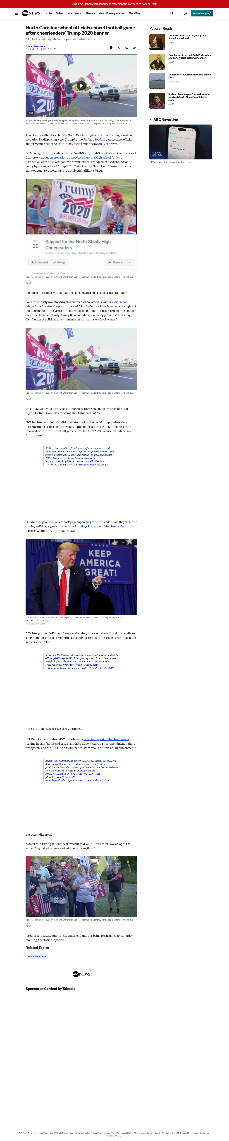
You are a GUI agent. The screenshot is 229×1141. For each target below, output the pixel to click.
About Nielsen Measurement (134, 1133)
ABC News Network (27, 1133)
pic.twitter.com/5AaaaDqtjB (82, 664)
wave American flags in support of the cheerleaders (93, 526)
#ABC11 (95, 773)
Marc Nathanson (36, 46)
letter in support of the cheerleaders (106, 739)
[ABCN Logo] (31, 13)
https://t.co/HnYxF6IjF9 (58, 773)
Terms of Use (152, 1133)
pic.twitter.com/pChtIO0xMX (88, 461)
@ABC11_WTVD (82, 773)
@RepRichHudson (56, 760)
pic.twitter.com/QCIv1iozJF (60, 777)
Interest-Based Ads (112, 1133)
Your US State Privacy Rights (62, 1133)
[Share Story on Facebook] (111, 48)
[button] (16, 13)
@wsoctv (61, 664)
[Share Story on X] (119, 48)
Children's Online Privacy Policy (89, 1133)
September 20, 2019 (99, 464)
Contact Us (204, 1133)
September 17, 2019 (98, 780)
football (100, 139)
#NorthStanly (63, 654)
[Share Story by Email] (127, 48)
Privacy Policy (43, 1133)
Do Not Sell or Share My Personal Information (178, 1133)
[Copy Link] (134, 48)
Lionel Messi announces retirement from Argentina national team (114, 4)
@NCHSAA (83, 760)
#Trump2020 (53, 658)
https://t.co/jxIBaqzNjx (58, 461)
